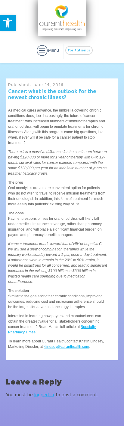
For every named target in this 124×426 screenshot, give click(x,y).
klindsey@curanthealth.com (66, 347)
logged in (44, 394)
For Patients (79, 50)
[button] (8, 23)
